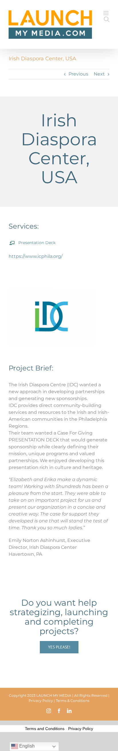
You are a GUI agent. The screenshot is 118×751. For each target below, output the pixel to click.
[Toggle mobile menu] (106, 13)
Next (99, 74)
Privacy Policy (41, 700)
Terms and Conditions (44, 728)
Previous (78, 74)
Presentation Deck (37, 242)
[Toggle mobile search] (106, 19)
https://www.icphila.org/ (35, 256)
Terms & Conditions (72, 700)
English (26, 746)
